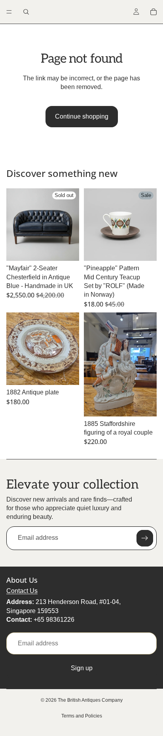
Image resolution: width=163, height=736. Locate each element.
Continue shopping (81, 116)
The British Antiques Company (90, 700)
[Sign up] (144, 538)
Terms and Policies (81, 716)
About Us (22, 580)
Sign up (82, 668)
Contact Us (22, 590)
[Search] (26, 11)
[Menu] (9, 12)
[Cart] (153, 11)
